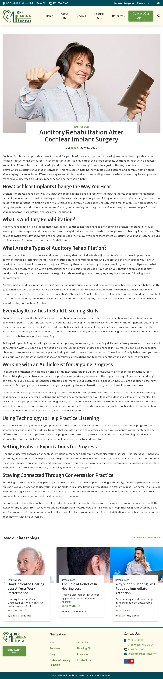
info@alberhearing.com (142, 653)
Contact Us (14, 651)
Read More (15, 610)
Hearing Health (81, 127)
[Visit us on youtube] (158, 3)
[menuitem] (123, 3)
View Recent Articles (146, 537)
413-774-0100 (60, 3)
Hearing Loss (14, 580)
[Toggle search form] (158, 16)
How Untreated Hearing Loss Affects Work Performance (26, 588)
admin (74, 147)
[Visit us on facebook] (153, 3)
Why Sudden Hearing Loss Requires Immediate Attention (135, 588)
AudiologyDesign (77, 675)
